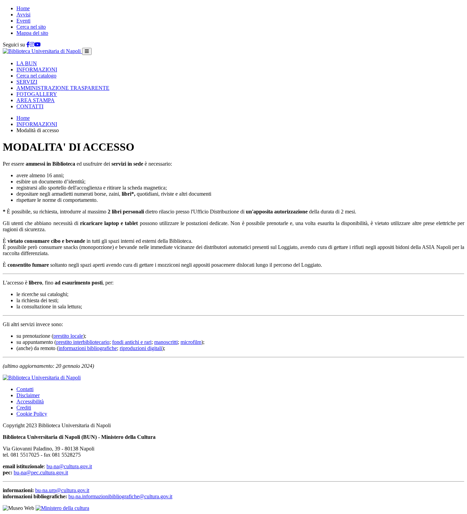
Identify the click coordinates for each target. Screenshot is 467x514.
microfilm (191, 342)
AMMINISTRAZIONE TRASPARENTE (62, 88)
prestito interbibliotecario (82, 342)
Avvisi (23, 14)
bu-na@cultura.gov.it (69, 466)
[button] (26, 63)
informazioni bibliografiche (87, 348)
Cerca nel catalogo (36, 76)
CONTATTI (29, 106)
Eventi (23, 21)
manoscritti (166, 342)
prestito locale (68, 336)
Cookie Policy (31, 414)
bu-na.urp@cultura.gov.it (62, 490)
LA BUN (26, 63)
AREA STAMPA (35, 100)
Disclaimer (28, 395)
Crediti (23, 408)
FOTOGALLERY (36, 94)
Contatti (25, 389)
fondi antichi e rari (131, 342)
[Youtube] (38, 44)
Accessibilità (30, 401)
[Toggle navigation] (87, 51)
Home (23, 8)
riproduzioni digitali (141, 348)
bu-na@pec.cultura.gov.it (41, 472)
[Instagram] (32, 44)
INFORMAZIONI (36, 69)
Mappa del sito (32, 33)
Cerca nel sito (31, 27)
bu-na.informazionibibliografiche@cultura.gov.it (120, 496)
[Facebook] (28, 44)
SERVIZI (26, 82)
